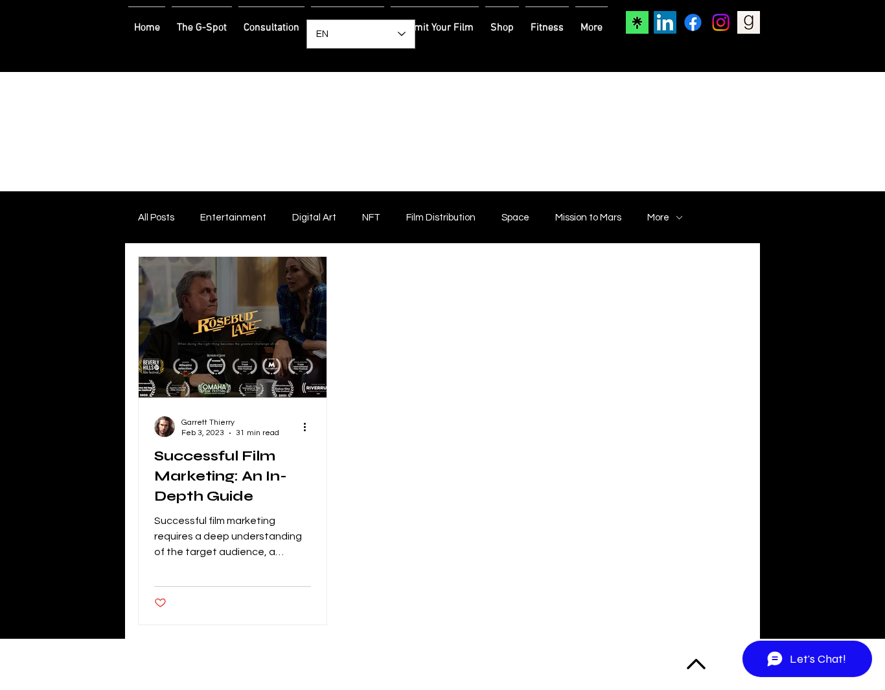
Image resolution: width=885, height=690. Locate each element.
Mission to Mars (588, 217)
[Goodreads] (748, 22)
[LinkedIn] (665, 22)
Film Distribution (441, 217)
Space (515, 217)
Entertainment (233, 217)
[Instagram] (720, 22)
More (658, 217)
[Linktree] (637, 22)
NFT (371, 217)
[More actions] (309, 426)
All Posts (156, 217)
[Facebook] (693, 22)
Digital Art (314, 217)
